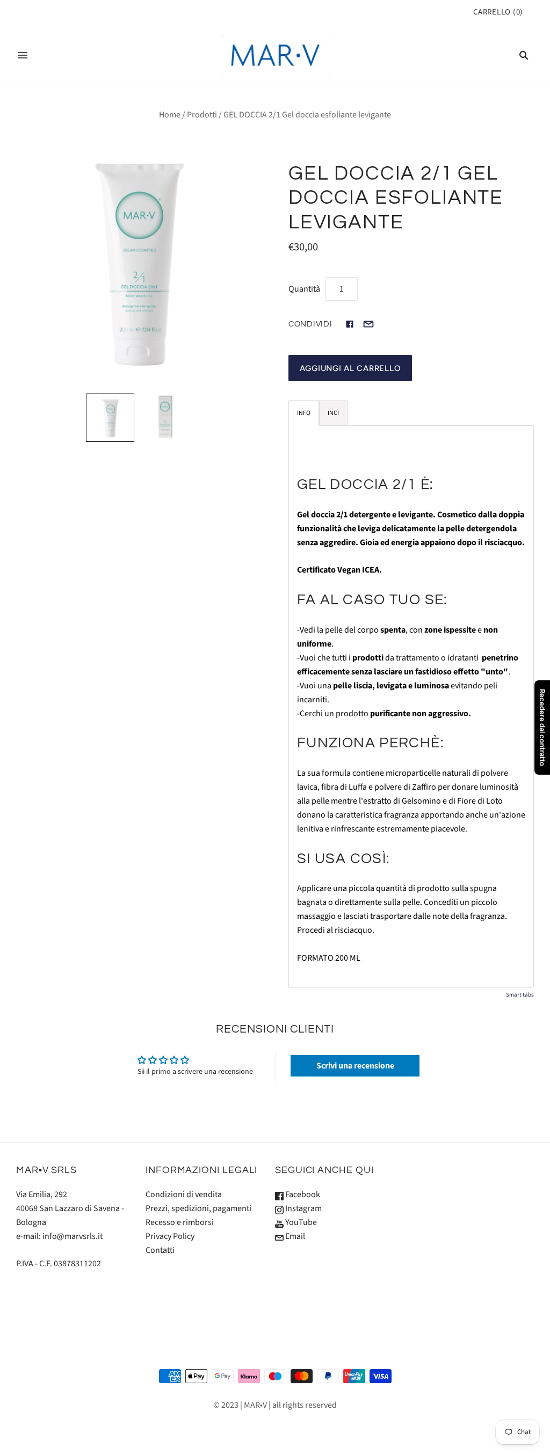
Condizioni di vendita (184, 1194)
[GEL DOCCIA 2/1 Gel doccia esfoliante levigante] (110, 418)
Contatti (160, 1250)
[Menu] (22, 55)
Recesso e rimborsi (180, 1222)
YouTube (300, 1222)
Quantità (304, 289)
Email (294, 1236)
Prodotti (202, 115)
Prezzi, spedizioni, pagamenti (198, 1208)
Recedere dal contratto (542, 727)
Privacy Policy (170, 1236)
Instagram (303, 1208)
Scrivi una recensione (355, 1066)
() (498, 12)
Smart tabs (520, 995)
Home (169, 115)
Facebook (302, 1194)
